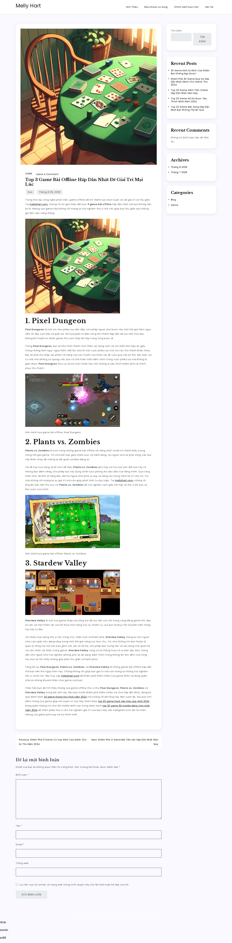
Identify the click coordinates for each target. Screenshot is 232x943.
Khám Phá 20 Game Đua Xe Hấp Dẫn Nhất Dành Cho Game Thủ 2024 (190, 81)
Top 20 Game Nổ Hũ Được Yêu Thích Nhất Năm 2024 (189, 100)
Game (28, 173)
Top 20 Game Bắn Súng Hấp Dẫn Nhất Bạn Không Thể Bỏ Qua (190, 108)
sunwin (4, 929)
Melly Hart (28, 5)
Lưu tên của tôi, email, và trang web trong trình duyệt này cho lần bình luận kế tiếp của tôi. (74, 885)
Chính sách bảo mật (186, 7)
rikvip (3, 922)
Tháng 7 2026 (179, 172)
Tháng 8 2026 (179, 167)
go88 (3, 937)
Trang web (22, 863)
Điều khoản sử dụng (156, 7)
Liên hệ (209, 7)
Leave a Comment (47, 174)
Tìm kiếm (176, 30)
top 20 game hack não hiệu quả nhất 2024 (123, 701)
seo (30, 192)
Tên (19, 825)
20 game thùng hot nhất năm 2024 (65, 696)
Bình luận (22, 774)
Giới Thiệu (132, 7)
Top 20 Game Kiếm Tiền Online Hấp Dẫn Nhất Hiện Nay (189, 92)
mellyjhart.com (39, 204)
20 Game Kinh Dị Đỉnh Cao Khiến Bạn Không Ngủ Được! (190, 72)
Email (20, 844)
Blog (173, 199)
